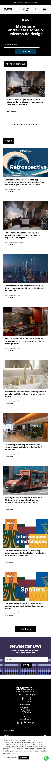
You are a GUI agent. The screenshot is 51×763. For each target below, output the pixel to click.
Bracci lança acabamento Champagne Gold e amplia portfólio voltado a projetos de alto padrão (25, 394)
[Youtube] (29, 722)
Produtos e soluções (18, 242)
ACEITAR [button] (23, 757)
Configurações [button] (10, 758)
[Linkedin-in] (25, 722)
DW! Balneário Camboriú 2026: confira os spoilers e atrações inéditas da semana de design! (25, 606)
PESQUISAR (25, 51)
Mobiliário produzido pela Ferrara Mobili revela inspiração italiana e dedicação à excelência (23, 447)
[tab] (25, 731)
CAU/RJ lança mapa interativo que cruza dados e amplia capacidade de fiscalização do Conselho (24, 102)
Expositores (10, 109)
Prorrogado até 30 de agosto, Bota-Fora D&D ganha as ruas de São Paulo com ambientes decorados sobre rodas (23, 500)
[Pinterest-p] (33, 722)
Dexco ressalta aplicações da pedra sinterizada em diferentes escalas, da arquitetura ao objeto (22, 235)
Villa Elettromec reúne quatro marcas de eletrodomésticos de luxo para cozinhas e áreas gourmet (24, 341)
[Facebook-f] (21, 722)
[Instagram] (18, 722)
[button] (44, 9)
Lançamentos (18, 109)
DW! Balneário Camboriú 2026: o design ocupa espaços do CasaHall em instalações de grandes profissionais (25, 553)
